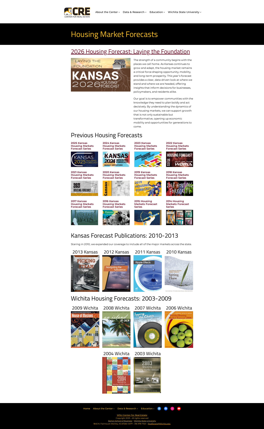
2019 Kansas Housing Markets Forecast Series (145, 175)
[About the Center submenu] (119, 12)
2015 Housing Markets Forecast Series (145, 204)
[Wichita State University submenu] (200, 12)
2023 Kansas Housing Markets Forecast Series (145, 145)
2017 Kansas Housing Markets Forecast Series (82, 204)
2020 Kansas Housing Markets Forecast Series (114, 175)
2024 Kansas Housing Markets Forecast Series (114, 145)
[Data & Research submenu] (146, 12)
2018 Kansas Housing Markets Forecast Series (177, 175)
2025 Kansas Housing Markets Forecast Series (82, 145)
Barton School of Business (120, 421)
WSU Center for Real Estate (132, 415)
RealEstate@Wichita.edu (159, 424)
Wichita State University (145, 421)
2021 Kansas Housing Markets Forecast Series (82, 175)
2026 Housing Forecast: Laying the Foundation (130, 51)
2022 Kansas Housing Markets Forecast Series (177, 145)
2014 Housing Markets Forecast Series (177, 204)
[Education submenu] (164, 12)
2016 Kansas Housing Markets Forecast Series (114, 204)
